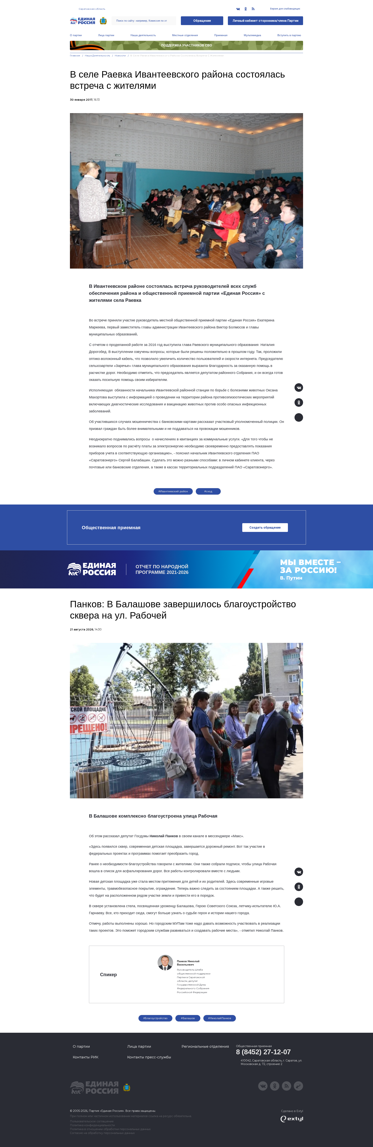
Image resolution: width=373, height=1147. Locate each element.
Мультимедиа (252, 35)
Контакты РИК (85, 1057)
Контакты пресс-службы (149, 1057)
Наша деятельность (143, 35)
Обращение (202, 21)
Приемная (220, 35)
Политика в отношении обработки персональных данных (110, 1129)
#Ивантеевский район (173, 491)
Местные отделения (185, 35)
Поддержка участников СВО (186, 45)
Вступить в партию (289, 35)
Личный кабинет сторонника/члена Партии (265, 21)
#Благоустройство (155, 1018)
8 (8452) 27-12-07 (263, 1052)
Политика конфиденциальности (92, 1125)
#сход (208, 491)
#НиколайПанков (219, 1018)
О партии (76, 35)
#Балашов (188, 1018)
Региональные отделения (205, 1046)
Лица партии (106, 35)
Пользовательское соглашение (92, 1121)
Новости (120, 55)
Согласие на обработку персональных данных (102, 1133)
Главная (75, 55)
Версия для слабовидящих (285, 8)
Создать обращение (265, 527)
